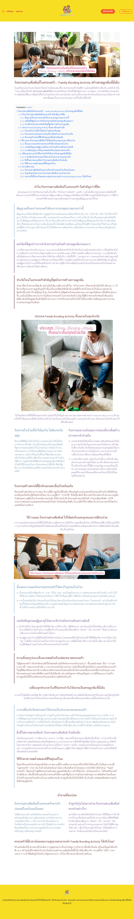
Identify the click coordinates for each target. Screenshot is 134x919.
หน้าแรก (10, 11)
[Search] (3, 11)
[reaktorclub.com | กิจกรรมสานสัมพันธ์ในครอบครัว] (67, 10)
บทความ (19, 11)
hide (29, 107)
